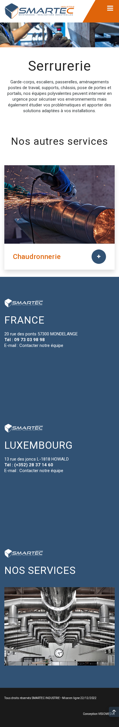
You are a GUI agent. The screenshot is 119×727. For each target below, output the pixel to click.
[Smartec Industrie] (39, 11)
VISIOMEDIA (106, 713)
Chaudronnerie (37, 257)
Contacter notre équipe (41, 345)
